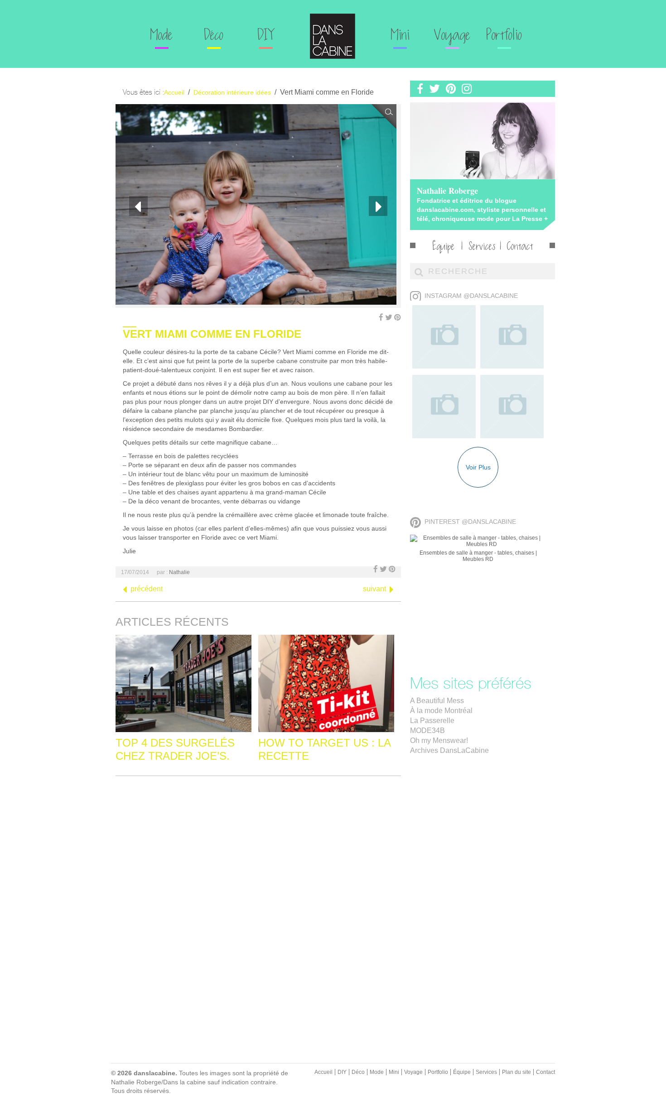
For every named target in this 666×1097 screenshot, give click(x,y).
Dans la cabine (332, 36)
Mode (161, 36)
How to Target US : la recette (324, 749)
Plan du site (516, 1072)
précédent (146, 589)
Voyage (452, 36)
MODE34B (427, 730)
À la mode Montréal (441, 710)
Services (482, 247)
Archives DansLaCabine (449, 750)
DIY (266, 36)
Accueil (323, 1072)
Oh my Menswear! (439, 740)
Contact (520, 247)
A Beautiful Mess (437, 700)
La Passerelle (432, 720)
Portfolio (504, 36)
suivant (374, 589)
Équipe (444, 247)
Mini (400, 36)
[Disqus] (258, 896)
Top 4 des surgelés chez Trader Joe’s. (175, 749)
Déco (213, 36)
